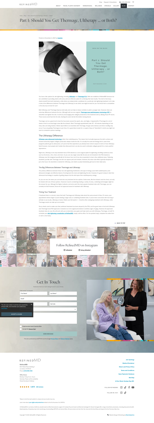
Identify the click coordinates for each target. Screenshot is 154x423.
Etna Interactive (130, 415)
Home (21, 15)
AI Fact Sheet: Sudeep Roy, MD (124, 381)
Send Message (48, 334)
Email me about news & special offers (32, 326)
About (58, 6)
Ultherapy (72, 96)
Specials (108, 6)
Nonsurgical (87, 6)
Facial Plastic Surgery (71, 6)
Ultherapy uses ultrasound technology (50, 139)
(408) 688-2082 (28, 371)
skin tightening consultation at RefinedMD (60, 213)
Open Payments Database (126, 374)
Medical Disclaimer (128, 363)
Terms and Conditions (127, 370)
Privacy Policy (54, 339)
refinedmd (69, 250)
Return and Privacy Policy (126, 367)
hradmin (60, 38)
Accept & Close (16, 314)
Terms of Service (65, 339)
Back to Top (121, 223)
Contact (131, 6)
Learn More (4, 308)
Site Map (131, 377)
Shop (100, 2)
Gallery (116, 6)
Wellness (98, 6)
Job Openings (130, 360)
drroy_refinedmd (85, 250)
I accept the (25, 329)
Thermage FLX (82, 96)
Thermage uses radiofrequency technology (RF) (95, 112)
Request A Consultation (110, 2)
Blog (124, 6)
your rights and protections (36, 402)
